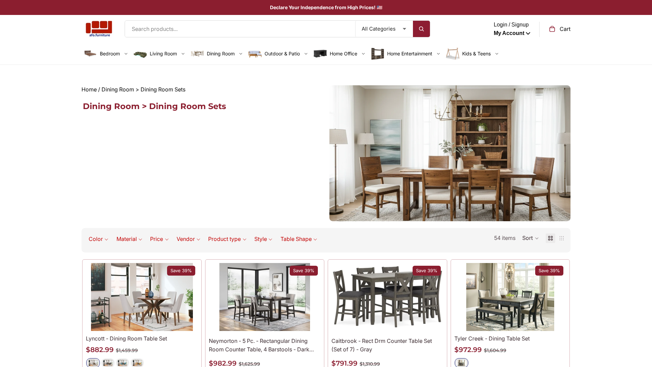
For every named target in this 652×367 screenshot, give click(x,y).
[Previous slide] (96, 297)
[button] (98, 239)
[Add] (310, 320)
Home (89, 89)
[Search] (421, 29)
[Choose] (187, 320)
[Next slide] (188, 297)
